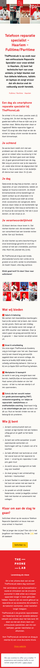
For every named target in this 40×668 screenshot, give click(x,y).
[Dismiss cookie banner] (35, 658)
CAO (32, 533)
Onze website (20, 646)
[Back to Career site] (3, 3)
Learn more (27, 662)
